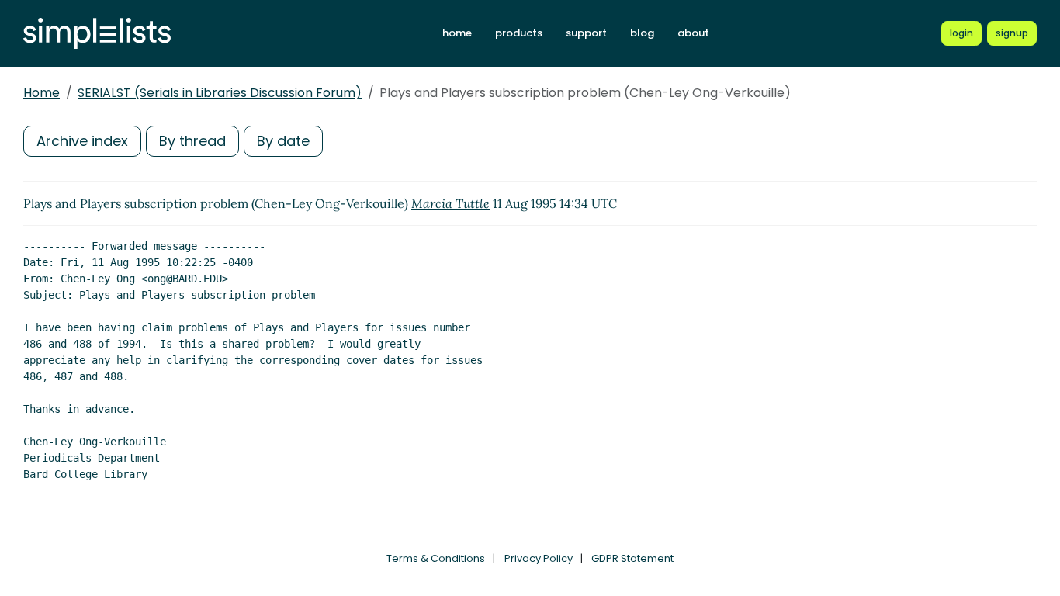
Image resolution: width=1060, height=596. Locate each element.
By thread (192, 141)
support (586, 33)
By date (283, 141)
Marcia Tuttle (450, 203)
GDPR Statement (632, 558)
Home (41, 93)
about (693, 33)
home (457, 33)
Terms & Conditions (435, 558)
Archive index (82, 141)
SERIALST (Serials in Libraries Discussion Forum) (220, 93)
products (518, 33)
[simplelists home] (97, 34)
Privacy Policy (538, 558)
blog (642, 33)
